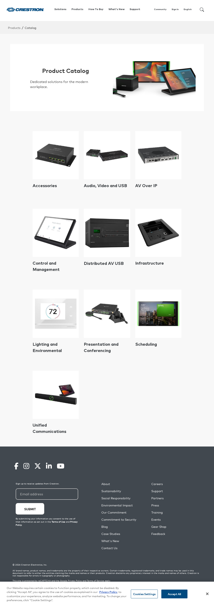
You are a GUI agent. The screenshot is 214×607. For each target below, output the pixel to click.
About (105, 484)
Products (14, 28)
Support (157, 491)
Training (157, 512)
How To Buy (95, 9)
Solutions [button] (60, 9)
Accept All (174, 594)
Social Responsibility (115, 498)
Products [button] (77, 9)
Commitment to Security (118, 519)
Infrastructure (149, 263)
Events (156, 519)
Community (160, 9)
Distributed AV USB (104, 263)
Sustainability (111, 491)
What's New (116, 9)
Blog (104, 526)
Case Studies (110, 534)
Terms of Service (95, 580)
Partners (157, 498)
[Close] (207, 593)
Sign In (175, 9)
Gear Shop (158, 526)
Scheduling (146, 344)
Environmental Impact (117, 505)
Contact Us (109, 548)
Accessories (45, 186)
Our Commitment (113, 512)
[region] (107, 594)
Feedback (158, 534)
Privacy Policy (75, 580)
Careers (157, 484)
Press (155, 505)
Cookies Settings (144, 594)
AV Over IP (146, 186)
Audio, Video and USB (105, 186)
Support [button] (135, 9)
